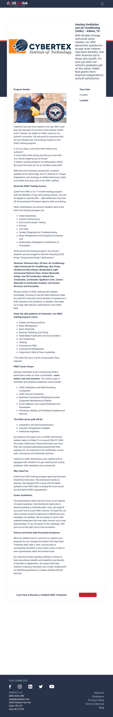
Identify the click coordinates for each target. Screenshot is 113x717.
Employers (98, 696)
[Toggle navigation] (102, 4)
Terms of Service (94, 703)
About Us (99, 692)
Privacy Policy (96, 700)
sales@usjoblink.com (19, 699)
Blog (101, 707)
